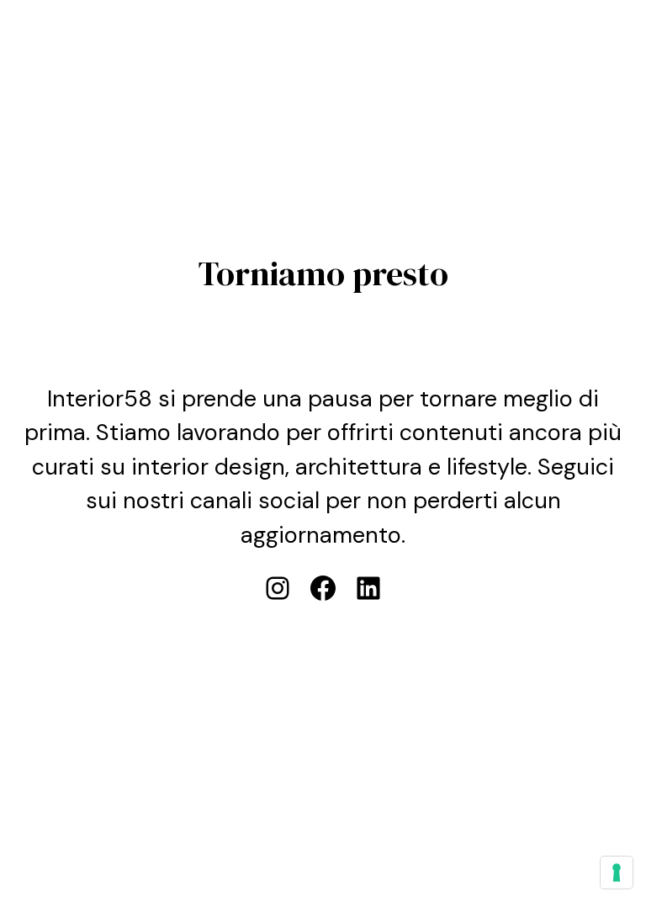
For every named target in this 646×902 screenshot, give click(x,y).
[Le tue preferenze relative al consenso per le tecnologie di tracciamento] (617, 873)
